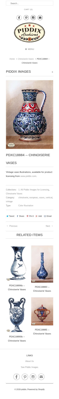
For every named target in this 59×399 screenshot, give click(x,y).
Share (21, 216)
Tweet (11, 216)
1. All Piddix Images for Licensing (33, 189)
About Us (29, 361)
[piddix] (29, 33)
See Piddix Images (29, 367)
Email (49, 216)
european (33, 197)
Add (40, 216)
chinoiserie (23, 197)
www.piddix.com (28, 176)
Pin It (31, 216)
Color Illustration (25, 205)
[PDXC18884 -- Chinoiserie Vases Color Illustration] (29, 114)
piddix (23, 389)
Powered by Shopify (36, 389)
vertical (49, 197)
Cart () (28, 9)
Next (48, 226)
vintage (9, 201)
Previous (13, 226)
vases (42, 197)
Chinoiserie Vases (14, 193)
